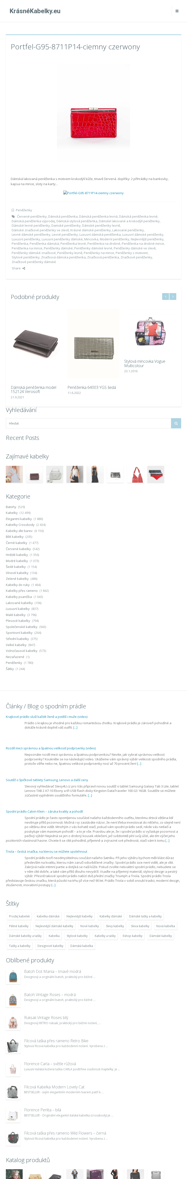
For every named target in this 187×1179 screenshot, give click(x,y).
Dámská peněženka (63, 216)
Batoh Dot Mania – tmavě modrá (52, 971)
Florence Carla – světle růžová (50, 1063)
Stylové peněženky (26, 257)
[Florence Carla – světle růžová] (13, 1069)
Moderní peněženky (114, 239)
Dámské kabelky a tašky (25, 936)
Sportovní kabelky (19, 632)
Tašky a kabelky (19, 946)
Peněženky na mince (99, 253)
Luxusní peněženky (26, 239)
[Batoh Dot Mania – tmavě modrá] (13, 976)
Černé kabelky (16, 543)
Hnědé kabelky (17, 554)
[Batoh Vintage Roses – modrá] (13, 1000)
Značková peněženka (103, 257)
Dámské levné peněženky (31, 225)
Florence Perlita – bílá (42, 1110)
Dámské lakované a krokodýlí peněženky (129, 221)
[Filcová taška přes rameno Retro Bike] (13, 1046)
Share (16, 268)
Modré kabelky (17, 561)
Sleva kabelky (140, 926)
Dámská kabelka (81, 946)
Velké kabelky (16, 645)
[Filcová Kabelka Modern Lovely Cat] (13, 1092)
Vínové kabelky (17, 573)
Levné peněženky (65, 234)
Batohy (11, 507)
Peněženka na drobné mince (143, 243)
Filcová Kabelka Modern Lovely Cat (54, 1087)
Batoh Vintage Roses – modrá (50, 994)
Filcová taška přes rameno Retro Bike (56, 1040)
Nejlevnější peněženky (147, 239)
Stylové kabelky (77, 936)
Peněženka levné (73, 243)
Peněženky (24, 210)
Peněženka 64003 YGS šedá (91, 387)
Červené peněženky (32, 216)
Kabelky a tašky (105, 936)
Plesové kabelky (18, 620)
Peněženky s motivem (132, 253)
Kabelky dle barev (19, 531)
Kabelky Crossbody (20, 524)
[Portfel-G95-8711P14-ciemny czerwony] (93, 112)
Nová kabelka (165, 926)
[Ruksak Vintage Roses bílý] (13, 1023)
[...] (75, 727)
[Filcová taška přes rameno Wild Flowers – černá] (13, 1138)
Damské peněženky (66, 225)
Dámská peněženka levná (98, 216)
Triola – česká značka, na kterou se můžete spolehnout (46, 851)
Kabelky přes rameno (22, 590)
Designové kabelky (50, 946)
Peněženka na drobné (103, 243)
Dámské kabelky (161, 936)
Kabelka (54, 936)
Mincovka (91, 239)
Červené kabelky (18, 549)
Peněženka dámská (44, 243)
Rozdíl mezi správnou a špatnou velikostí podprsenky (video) (51, 748)
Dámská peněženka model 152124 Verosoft (33, 389)
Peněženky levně (69, 253)
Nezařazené (15, 657)
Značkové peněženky (136, 257)
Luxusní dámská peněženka (100, 234)
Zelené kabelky (17, 578)
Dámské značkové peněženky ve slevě (40, 230)
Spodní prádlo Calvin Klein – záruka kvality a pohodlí (44, 811)
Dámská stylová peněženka (76, 221)
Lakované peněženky (128, 230)
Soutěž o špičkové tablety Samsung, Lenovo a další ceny (47, 780)
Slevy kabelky (115, 926)
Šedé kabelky (16, 566)
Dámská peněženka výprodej (33, 221)
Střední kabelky (17, 639)
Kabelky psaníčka (19, 597)
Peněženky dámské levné (93, 248)
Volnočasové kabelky (21, 650)
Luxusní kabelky (18, 608)
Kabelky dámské (111, 916)
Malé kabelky (16, 615)
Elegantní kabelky (19, 519)
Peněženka (20, 243)
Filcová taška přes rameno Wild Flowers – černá (65, 1133)
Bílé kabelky (15, 536)
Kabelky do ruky (18, 585)
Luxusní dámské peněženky (142, 234)
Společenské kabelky (21, 627)
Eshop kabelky (132, 936)
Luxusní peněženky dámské (62, 239)
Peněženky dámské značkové (34, 253)
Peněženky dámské (58, 248)
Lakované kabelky (19, 603)
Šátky (10, 669)
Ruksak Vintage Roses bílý (46, 1017)
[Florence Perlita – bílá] (13, 1115)
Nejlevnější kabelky (79, 916)
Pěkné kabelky (18, 926)
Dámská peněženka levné (138, 216)
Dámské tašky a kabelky (145, 916)
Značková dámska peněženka (63, 257)
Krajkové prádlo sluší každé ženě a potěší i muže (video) (46, 716)
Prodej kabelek (19, 916)
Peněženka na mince (27, 248)
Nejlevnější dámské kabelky (54, 926)
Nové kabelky (89, 926)
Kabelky (12, 512)
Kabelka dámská (48, 916)
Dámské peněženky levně (101, 225)
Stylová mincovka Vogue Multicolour (144, 363)
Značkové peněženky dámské (34, 262)
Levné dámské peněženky (31, 234)
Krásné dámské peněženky (90, 230)
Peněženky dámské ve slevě (135, 248)
